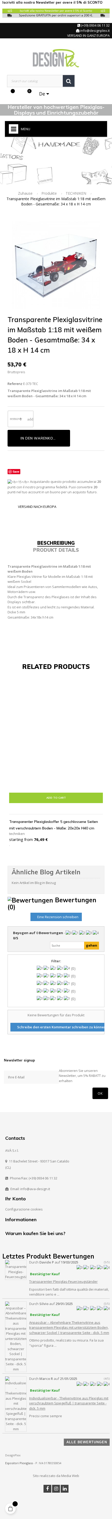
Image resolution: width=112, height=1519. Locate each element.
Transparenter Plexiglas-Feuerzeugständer (63, 1281)
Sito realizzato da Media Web (56, 1475)
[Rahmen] (18, 93)
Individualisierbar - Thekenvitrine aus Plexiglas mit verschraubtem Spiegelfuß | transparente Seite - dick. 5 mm (68, 1403)
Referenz (15, 383)
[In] (65, 1489)
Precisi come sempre (45, 1416)
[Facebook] (47, 1489)
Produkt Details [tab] (56, 550)
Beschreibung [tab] (56, 543)
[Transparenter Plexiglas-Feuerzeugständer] (16, 1269)
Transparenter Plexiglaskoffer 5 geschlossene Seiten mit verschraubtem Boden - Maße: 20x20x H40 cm (53, 824)
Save (16, 471)
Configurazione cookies (24, 1209)
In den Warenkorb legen (45, 438)
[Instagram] (56, 1489)
